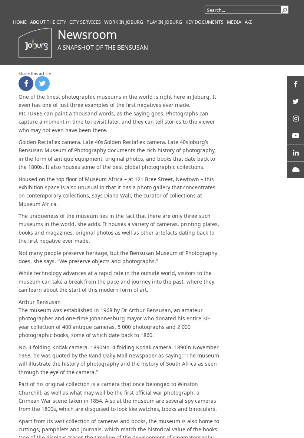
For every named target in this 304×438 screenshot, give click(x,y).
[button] (284, 9)
